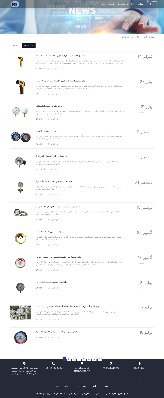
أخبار (138, 36)
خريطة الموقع (52, 393)
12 (94, 359)
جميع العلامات (41, 393)
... (89, 359)
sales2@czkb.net (82, 370)
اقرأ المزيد (54, 69)
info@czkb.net (82, 368)
